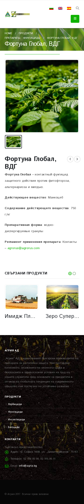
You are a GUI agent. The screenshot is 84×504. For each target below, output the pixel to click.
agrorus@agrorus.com (23, 248)
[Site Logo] (17, 14)
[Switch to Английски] (60, 8)
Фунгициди (15, 412)
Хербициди (15, 404)
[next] (77, 159)
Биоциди (14, 427)
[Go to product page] (21, 297)
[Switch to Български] (51, 8)
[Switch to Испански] (69, 8)
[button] (77, 8)
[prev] (70, 159)
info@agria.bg (28, 466)
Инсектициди (16, 420)
